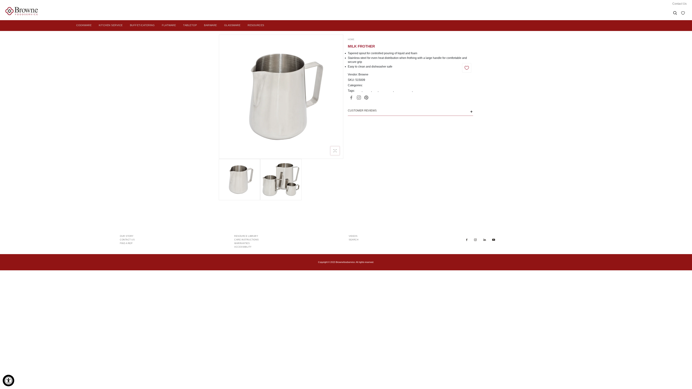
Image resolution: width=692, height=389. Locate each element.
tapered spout (403, 90)
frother (367, 90)
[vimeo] (366, 97)
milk (375, 90)
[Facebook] (351, 97)
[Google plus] (358, 97)
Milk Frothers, (372, 85)
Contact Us (679, 3)
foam (358, 90)
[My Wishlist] (683, 13)
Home (351, 39)
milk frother (386, 90)
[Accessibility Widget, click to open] (8, 380)
